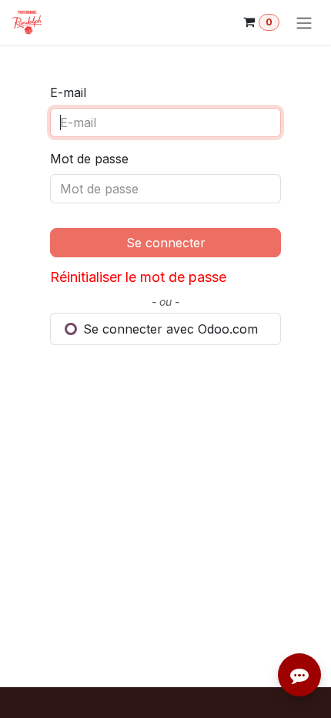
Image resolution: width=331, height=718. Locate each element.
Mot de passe (89, 158)
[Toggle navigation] (304, 22)
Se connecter (166, 242)
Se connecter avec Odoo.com (168, 329)
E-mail (68, 92)
